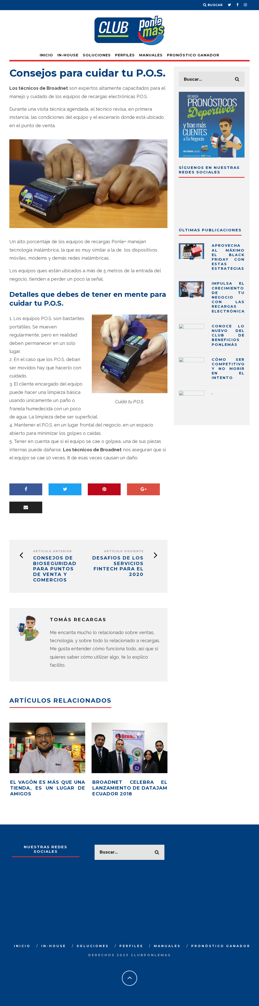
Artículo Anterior (52, 551)
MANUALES (151, 55)
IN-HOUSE (67, 55)
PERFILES (125, 55)
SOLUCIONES (97, 55)
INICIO (46, 55)
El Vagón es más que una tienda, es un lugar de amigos (47, 788)
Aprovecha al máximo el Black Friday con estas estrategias (228, 257)
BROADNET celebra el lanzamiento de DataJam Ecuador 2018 (129, 788)
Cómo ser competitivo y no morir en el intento (228, 368)
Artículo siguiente (124, 551)
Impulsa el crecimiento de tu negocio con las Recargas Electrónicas (230, 297)
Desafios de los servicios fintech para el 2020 (118, 566)
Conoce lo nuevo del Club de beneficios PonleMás (228, 335)
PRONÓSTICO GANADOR (193, 55)
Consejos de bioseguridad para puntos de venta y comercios (55, 569)
